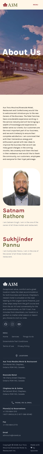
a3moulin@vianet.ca (12, 435)
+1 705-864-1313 (10, 411)
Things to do (28, 336)
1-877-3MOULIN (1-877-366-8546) (17, 414)
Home (5, 336)
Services (15, 336)
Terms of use (8, 346)
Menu (35, 5)
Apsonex (34, 450)
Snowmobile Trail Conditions (15, 341)
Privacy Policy (23, 346)
